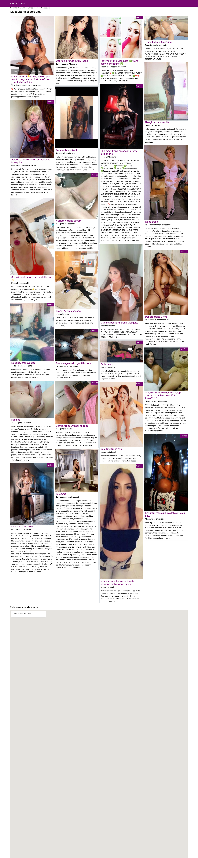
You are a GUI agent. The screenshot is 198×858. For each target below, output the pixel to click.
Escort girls (15, 8)
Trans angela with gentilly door (73, 363)
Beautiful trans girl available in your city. (165, 514)
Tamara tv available (67, 150)
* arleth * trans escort (68, 220)
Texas (37, 8)
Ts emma (61, 493)
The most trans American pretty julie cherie (118, 152)
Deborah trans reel (22, 526)
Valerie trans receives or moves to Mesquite (30, 161)
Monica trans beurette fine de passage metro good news (117, 582)
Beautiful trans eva (111, 449)
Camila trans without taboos (72, 425)
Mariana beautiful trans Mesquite (119, 322)
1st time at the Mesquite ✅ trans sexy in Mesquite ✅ (119, 62)
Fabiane (15, 419)
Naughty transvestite (23, 362)
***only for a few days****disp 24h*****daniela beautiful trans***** (163, 395)
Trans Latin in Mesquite (158, 42)
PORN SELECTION (17, 3)
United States (27, 8)
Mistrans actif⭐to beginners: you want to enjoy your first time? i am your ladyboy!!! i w (30, 79)
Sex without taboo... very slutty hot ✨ (31, 278)
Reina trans (151, 221)
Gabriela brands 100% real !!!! (72, 60)
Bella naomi (107, 364)
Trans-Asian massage (68, 311)
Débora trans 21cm (156, 316)
